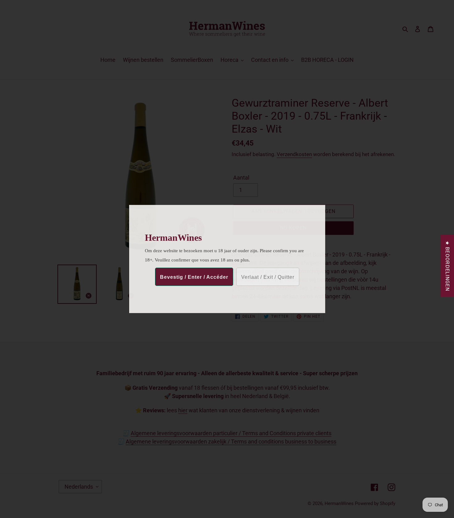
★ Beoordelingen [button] (447, 266)
